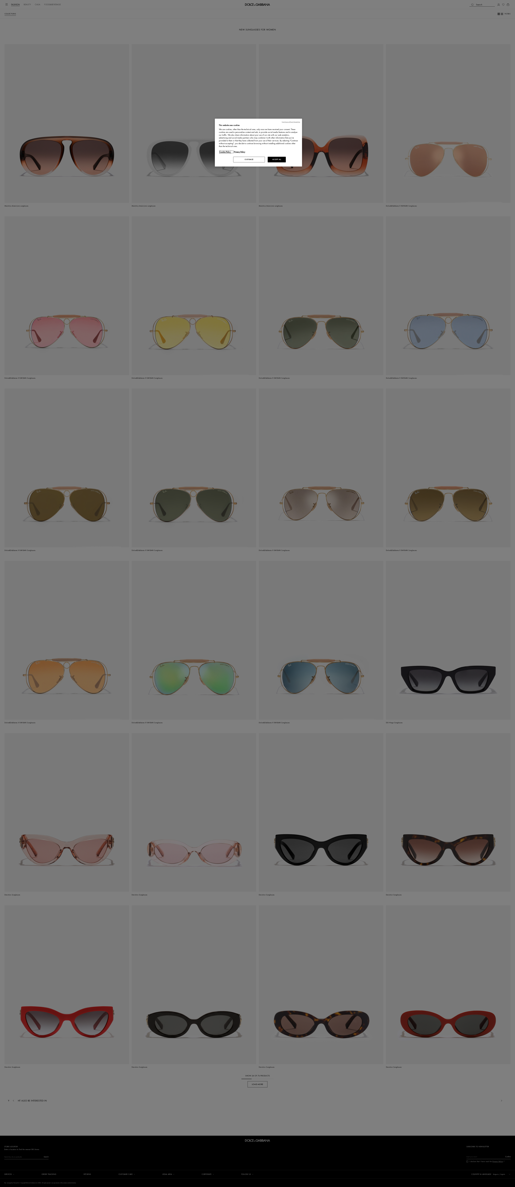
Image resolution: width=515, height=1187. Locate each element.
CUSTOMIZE (249, 159)
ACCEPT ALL (276, 159)
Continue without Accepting (291, 122)
